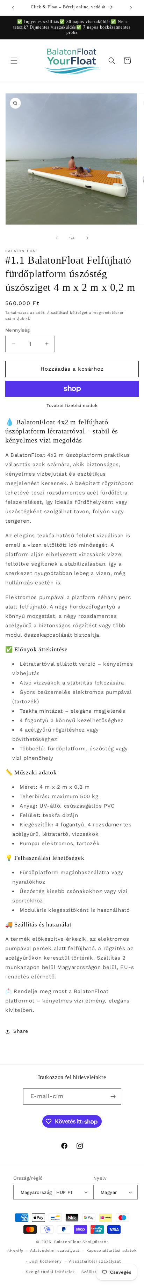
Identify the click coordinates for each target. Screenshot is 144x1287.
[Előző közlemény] (13, 7)
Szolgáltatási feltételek (50, 1272)
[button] (14, 60)
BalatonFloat (67, 1242)
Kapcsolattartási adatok (111, 1250)
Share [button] (20, 1031)
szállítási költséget (69, 313)
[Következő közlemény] (131, 7)
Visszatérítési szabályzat (95, 1261)
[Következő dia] (87, 237)
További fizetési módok (72, 405)
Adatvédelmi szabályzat (55, 1250)
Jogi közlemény (45, 1261)
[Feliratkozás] (113, 1096)
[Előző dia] (56, 237)
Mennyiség (17, 330)
